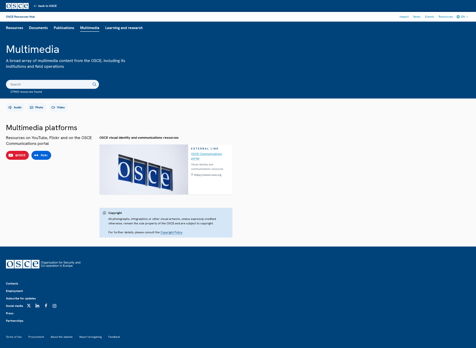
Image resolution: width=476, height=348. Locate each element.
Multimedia (89, 27)
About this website (62, 337)
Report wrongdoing (90, 337)
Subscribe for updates (21, 298)
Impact (404, 17)
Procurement (36, 337)
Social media (14, 306)
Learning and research (124, 27)
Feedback (114, 337)
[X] (29, 305)
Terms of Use (14, 337)
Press (10, 313)
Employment (14, 291)
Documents (38, 27)
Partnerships (14, 321)
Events (429, 17)
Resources (446, 17)
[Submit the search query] (94, 84)
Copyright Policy (171, 232)
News (417, 17)
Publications (64, 27)
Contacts (12, 283)
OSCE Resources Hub (20, 17)
